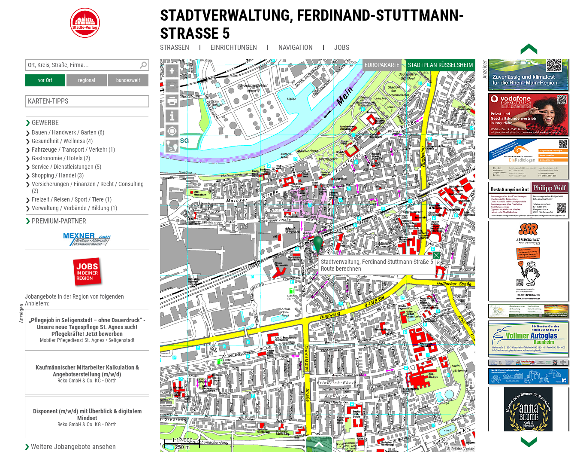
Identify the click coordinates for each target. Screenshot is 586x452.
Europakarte (382, 64)
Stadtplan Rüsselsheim (440, 64)
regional (86, 80)
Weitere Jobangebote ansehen (73, 447)
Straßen (174, 47)
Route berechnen (341, 268)
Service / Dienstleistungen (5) (66, 166)
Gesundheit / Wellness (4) (62, 140)
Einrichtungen (234, 47)
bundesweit (128, 80)
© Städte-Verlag (460, 448)
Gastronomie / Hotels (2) (61, 158)
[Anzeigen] (87, 271)
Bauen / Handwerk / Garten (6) (68, 132)
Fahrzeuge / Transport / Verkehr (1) (73, 149)
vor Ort (45, 80)
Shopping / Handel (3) (58, 175)
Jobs (341, 47)
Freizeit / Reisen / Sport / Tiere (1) (72, 199)
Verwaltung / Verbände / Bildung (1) (74, 208)
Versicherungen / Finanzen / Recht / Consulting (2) (88, 187)
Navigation (295, 47)
